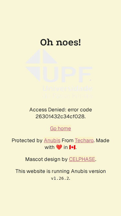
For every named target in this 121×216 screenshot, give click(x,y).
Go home (60, 128)
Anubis (52, 140)
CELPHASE (82, 159)
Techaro (84, 140)
